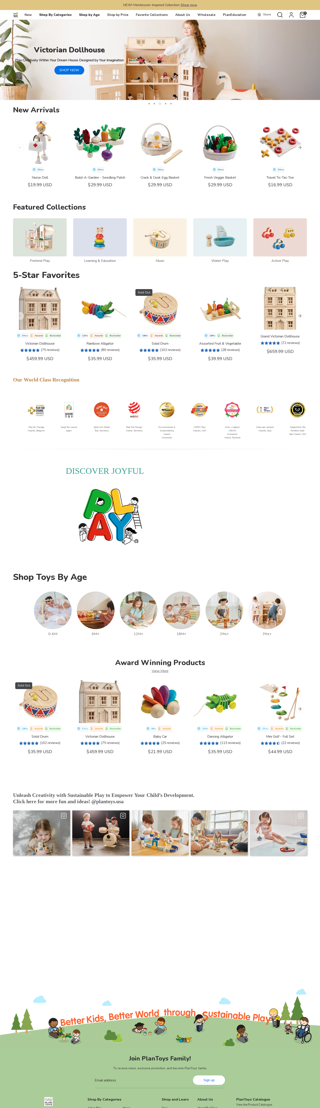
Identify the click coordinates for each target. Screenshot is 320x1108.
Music (160, 260)
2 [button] (154, 103)
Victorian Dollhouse (40, 343)
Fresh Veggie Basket (220, 177)
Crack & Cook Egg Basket (160, 177)
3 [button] (159, 103)
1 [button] (149, 103)
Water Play (220, 260)
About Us (182, 15)
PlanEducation (234, 15)
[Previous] (20, 147)
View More (160, 671)
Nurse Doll (40, 177)
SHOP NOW (69, 70)
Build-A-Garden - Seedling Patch (100, 177)
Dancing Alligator (220, 736)
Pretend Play (40, 260)
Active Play (280, 260)
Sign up (209, 1080)
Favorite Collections (152, 15)
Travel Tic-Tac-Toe (280, 177)
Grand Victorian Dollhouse (280, 336)
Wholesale (206, 15)
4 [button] (165, 104)
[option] (160, 60)
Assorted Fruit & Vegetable (220, 343)
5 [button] (171, 103)
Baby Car (160, 736)
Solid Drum (160, 343)
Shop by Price (117, 15)
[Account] (291, 14)
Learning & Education (100, 260)
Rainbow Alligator (100, 343)
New (28, 15)
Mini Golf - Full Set (280, 736)
